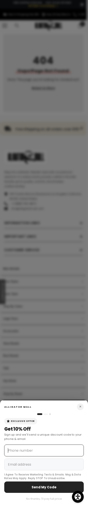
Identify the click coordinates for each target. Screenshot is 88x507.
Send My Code (44, 487)
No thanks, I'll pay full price (44, 499)
